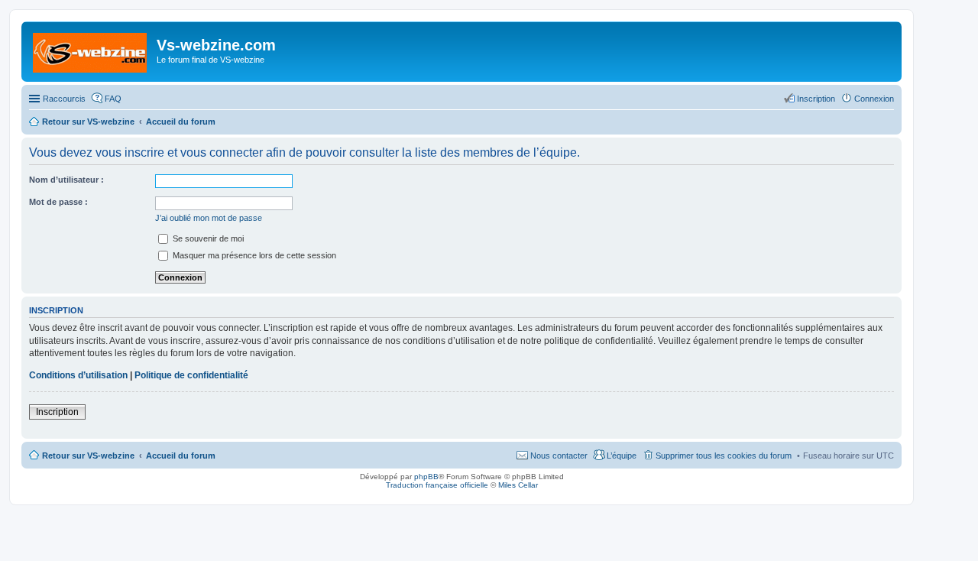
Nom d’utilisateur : (66, 179)
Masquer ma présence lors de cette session (253, 255)
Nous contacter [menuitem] (559, 455)
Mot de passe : (58, 201)
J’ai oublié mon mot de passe (208, 217)
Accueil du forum (180, 455)
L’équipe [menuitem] (621, 455)
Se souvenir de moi (207, 238)
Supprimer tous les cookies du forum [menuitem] (724, 455)
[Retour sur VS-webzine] (91, 49)
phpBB (426, 476)
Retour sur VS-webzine (88, 455)
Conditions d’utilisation (78, 375)
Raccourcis (64, 98)
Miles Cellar (518, 485)
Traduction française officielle (437, 485)
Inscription (57, 412)
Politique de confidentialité (191, 375)
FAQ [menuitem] (113, 98)
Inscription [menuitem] (816, 98)
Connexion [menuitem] (874, 98)
